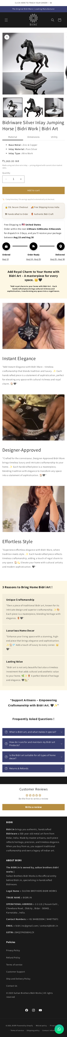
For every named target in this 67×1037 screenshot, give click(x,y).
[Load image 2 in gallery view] (33, 107)
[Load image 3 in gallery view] (54, 107)
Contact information (50, 1030)
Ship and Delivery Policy (18, 978)
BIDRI (14, 1025)
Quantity (6, 173)
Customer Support (15, 971)
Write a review (33, 807)
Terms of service (14, 964)
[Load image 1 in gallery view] (12, 107)
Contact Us (11, 985)
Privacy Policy (13, 950)
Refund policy (41, 1025)
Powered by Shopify (25, 1025)
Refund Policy (13, 957)
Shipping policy (33, 1030)
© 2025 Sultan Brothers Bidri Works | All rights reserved (29, 995)
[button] (6, 20)
